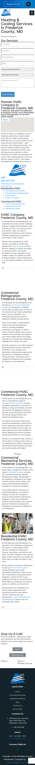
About (17, 692)
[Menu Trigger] (31, 12)
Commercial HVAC (11, 201)
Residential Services (17, 699)
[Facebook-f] (17, 749)
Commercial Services (17, 695)
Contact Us (17, 706)
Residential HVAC (10, 188)
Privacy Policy (23, 762)
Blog (17, 702)
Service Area (17, 709)
